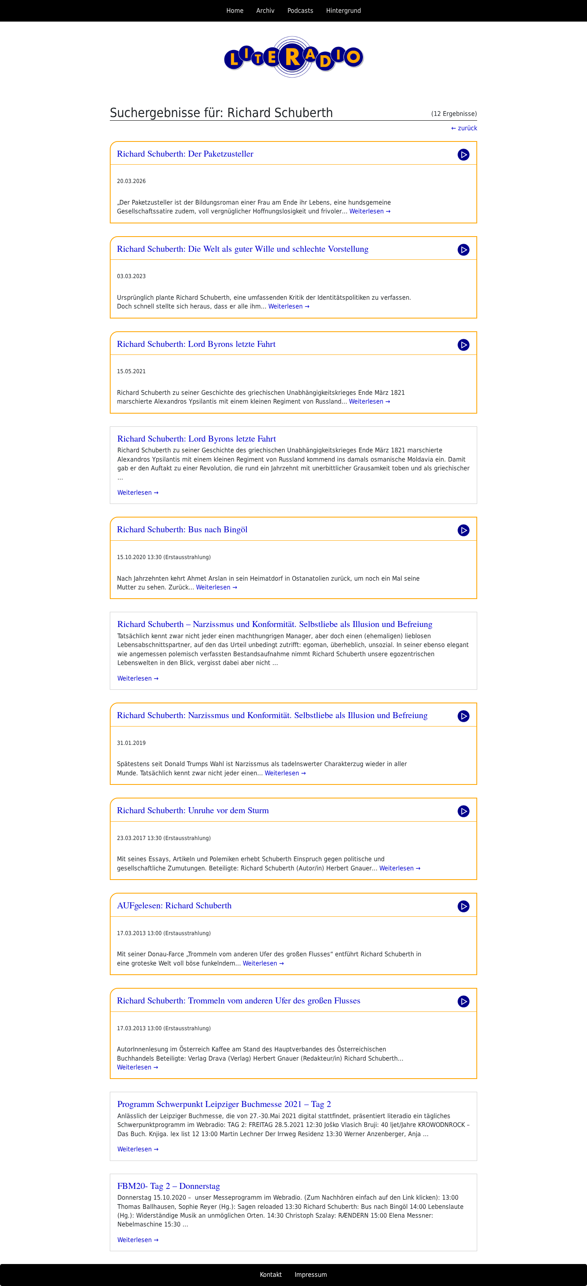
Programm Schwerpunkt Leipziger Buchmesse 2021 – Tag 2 (224, 1103)
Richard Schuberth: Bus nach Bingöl (182, 529)
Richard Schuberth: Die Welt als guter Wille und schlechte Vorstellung (243, 248)
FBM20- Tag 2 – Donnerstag (168, 1185)
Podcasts (300, 10)
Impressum (311, 1274)
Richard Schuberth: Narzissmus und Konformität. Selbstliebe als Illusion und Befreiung (272, 715)
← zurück (464, 128)
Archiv (265, 10)
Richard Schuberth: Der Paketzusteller (185, 153)
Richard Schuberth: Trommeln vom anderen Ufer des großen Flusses (239, 1000)
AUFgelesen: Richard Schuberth (174, 905)
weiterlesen (134, 492)
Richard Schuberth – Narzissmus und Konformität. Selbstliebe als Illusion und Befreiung (274, 623)
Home (235, 10)
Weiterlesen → (369, 211)
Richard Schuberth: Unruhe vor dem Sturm (193, 810)
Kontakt (271, 1274)
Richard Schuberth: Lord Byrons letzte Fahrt (196, 343)
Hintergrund (343, 10)
